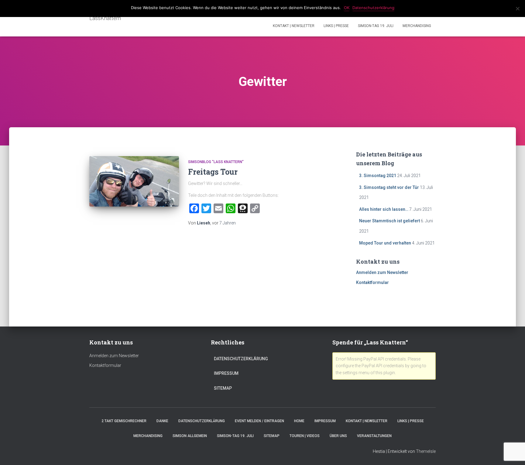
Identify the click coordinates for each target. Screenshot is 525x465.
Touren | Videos (305, 436)
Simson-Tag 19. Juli (375, 26)
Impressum (226, 373)
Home (299, 421)
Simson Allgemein (190, 436)
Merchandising (417, 26)
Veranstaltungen (374, 436)
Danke (162, 421)
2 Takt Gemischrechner (123, 421)
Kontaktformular (372, 282)
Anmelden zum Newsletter (382, 272)
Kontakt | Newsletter (293, 26)
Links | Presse (336, 26)
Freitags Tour (213, 172)
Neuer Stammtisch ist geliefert (389, 220)
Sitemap (223, 388)
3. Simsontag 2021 (377, 175)
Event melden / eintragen (259, 421)
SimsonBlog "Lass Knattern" (216, 162)
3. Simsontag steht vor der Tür (389, 187)
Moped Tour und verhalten (385, 243)
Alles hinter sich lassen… (383, 209)
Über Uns (338, 436)
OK (346, 7)
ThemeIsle (426, 451)
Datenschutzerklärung (241, 358)
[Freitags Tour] (134, 181)
